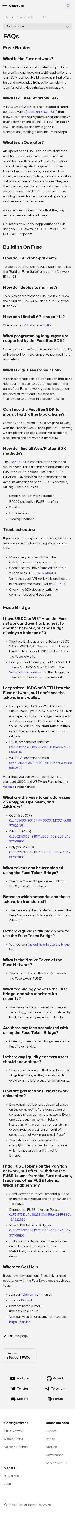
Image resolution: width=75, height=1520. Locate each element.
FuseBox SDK (19, 462)
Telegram (27, 1294)
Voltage (8, 786)
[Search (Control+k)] (68, 5)
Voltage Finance (16, 1446)
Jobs (7, 1483)
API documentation (38, 325)
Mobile (50, 573)
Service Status (56, 1462)
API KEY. (59, 583)
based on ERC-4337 (41, 111)
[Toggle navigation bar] (5, 5)
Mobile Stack (13, 1438)
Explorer (52, 1431)
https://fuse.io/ (19, 1322)
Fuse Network (14, 1431)
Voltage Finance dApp (25, 672)
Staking (51, 1446)
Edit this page (18, 1336)
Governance (54, 1454)
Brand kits (11, 1475)
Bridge (50, 1438)
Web (41, 573)
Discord (26, 1300)
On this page (15, 26)
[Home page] (6, 17)
